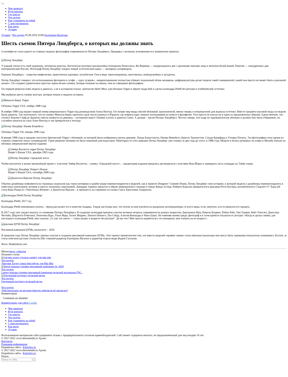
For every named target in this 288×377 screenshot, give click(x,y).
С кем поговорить (18, 23)
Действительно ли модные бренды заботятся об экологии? (34, 290)
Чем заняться (15, 8)
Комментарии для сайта (19, 302)
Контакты (6, 341)
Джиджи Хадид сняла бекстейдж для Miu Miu (27, 263)
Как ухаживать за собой (21, 20)
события (21, 251)
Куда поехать (15, 11)
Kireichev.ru (29, 347)
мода (12, 251)
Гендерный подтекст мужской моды (21, 281)
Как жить (13, 26)
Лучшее (12, 29)
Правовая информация (14, 344)
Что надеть (14, 17)
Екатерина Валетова (56, 35)
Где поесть (14, 14)
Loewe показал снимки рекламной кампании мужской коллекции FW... (41, 272)
